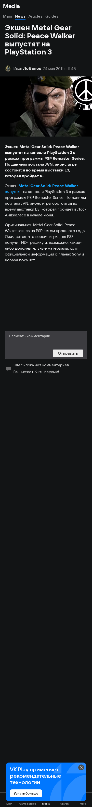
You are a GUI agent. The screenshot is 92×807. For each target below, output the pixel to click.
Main (7, 16)
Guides (51, 16)
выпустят (13, 191)
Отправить (68, 353)
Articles (35, 16)
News (20, 16)
